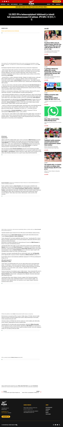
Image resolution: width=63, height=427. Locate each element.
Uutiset (47, 412)
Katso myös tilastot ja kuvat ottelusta (10, 31)
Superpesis (3, 4)
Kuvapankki (48, 409)
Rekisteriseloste (49, 407)
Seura (8, 4)
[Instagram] (2, 1)
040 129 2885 (4, 412)
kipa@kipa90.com (5, 411)
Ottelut (20, 4)
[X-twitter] (8, 1)
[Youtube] (6, 1)
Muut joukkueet (14, 4)
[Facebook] (4, 1)
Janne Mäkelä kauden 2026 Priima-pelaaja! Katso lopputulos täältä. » (32, 7)
